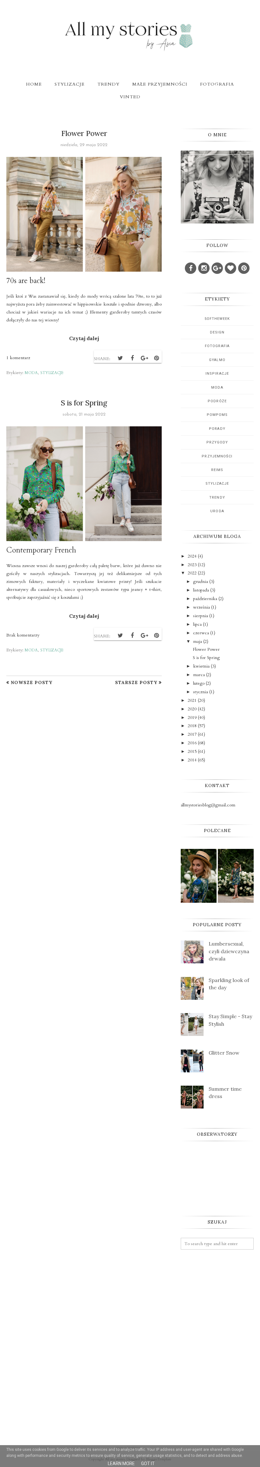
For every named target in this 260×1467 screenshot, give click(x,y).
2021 (192, 700)
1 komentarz (18, 358)
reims (217, 470)
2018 (192, 726)
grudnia (200, 581)
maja (197, 641)
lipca (197, 624)
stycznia (200, 692)
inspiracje (217, 374)
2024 (192, 556)
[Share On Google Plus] (144, 358)
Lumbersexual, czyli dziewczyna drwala (229, 951)
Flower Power (84, 133)
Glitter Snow (224, 1053)
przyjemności (217, 456)
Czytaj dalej (84, 338)
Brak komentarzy (22, 635)
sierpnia (200, 616)
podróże (217, 401)
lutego (199, 683)
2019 (192, 717)
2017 (192, 734)
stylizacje (51, 372)
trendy (217, 497)
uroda (217, 511)
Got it (148, 1463)
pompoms (217, 415)
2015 (192, 751)
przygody (217, 442)
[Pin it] (156, 358)
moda (31, 372)
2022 (192, 573)
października (205, 599)
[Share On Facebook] (132, 358)
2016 (192, 743)
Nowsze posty (31, 682)
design (217, 332)
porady (217, 429)
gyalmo (217, 360)
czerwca (201, 633)
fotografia (217, 346)
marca (199, 675)
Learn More (121, 1463)
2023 (192, 565)
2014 (192, 760)
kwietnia (201, 666)
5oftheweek (217, 319)
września (201, 607)
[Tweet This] (120, 358)
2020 (192, 709)
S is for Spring (84, 402)
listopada (201, 590)
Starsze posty (136, 682)
